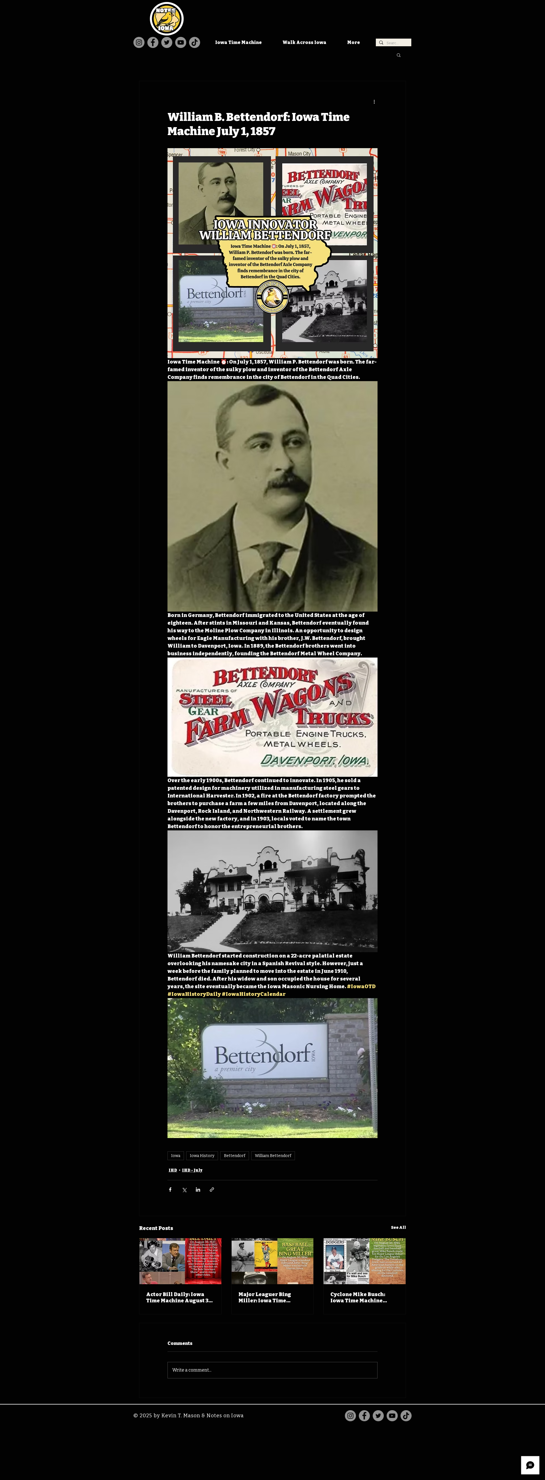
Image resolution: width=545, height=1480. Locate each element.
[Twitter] (166, 42)
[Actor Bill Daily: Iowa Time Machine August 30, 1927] (180, 1261)
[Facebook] (152, 42)
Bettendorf (234, 1155)
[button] (398, 55)
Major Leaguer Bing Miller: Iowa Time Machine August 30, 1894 (271, 1297)
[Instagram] (138, 42)
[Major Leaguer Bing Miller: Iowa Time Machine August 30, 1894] (273, 1261)
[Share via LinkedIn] (198, 1189)
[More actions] (374, 101)
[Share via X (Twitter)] (184, 1189)
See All (398, 1227)
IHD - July (192, 1170)
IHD (173, 1170)
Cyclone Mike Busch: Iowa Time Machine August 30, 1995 (357, 1297)
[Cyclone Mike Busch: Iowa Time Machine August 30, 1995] (365, 1261)
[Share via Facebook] (170, 1189)
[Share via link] (212, 1189)
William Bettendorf (273, 1155)
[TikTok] (194, 42)
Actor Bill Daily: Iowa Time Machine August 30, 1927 (179, 1297)
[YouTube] (180, 42)
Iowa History (202, 1155)
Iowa (175, 1155)
